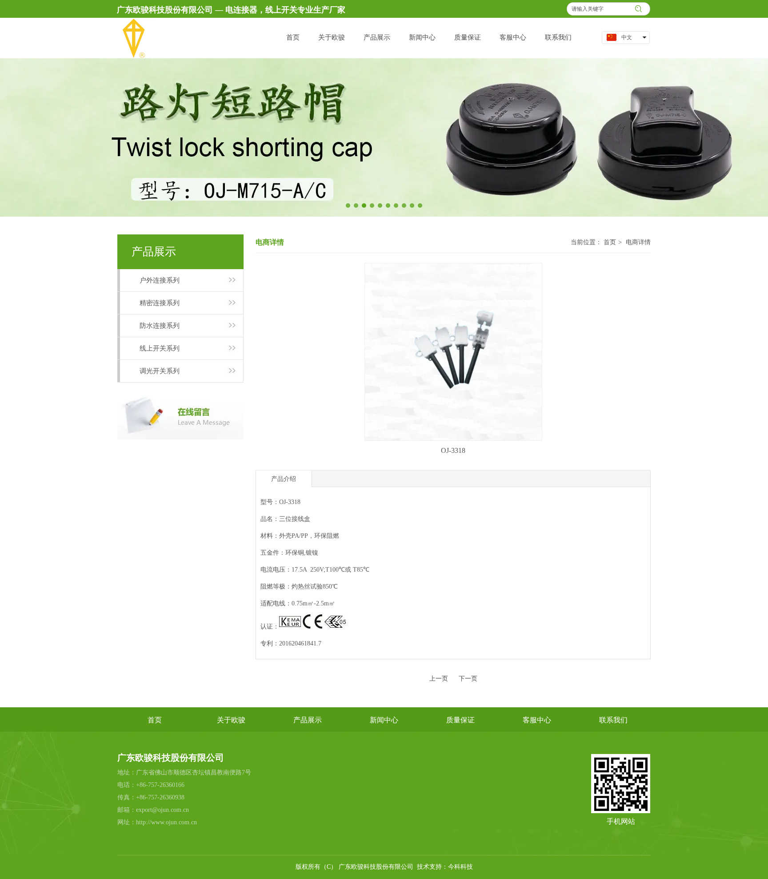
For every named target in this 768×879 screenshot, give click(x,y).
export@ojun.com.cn (162, 809)
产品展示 (307, 720)
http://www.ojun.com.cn (166, 822)
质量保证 (460, 720)
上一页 (438, 678)
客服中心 (537, 720)
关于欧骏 (231, 720)
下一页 (468, 678)
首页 (610, 242)
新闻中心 (384, 720)
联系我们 (613, 720)
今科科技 (460, 866)
